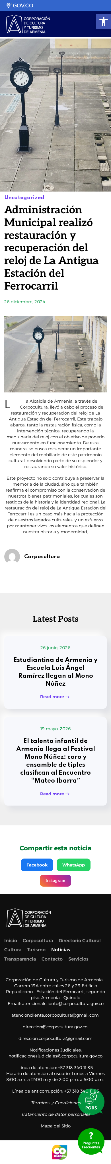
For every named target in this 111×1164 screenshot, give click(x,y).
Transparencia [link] (20, 959)
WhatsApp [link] (73, 865)
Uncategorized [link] (24, 197)
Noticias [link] (60, 949)
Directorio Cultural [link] (80, 940)
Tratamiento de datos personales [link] (55, 1114)
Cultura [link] (12, 949)
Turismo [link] (36, 949)
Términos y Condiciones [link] (56, 1102)
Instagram (55, 880)
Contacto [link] (52, 959)
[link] (103, 21)
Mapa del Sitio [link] (56, 1126)
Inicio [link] (10, 940)
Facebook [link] (37, 865)
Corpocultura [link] (42, 556)
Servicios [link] (78, 959)
